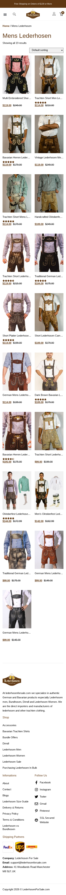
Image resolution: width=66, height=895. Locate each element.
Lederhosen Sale (12, 761)
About (6, 783)
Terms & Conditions (13, 819)
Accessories (9, 725)
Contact (7, 789)
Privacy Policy (10, 813)
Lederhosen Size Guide (15, 801)
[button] (5, 14)
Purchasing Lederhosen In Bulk (20, 767)
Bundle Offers (10, 737)
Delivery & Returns (13, 807)
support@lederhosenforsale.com (28, 862)
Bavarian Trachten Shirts (16, 731)
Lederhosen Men (12, 749)
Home (6, 25)
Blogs (6, 795)
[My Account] (54, 14)
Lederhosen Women (14, 755)
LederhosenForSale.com (36, 889)
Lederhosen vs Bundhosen (11, 827)
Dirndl (6, 743)
